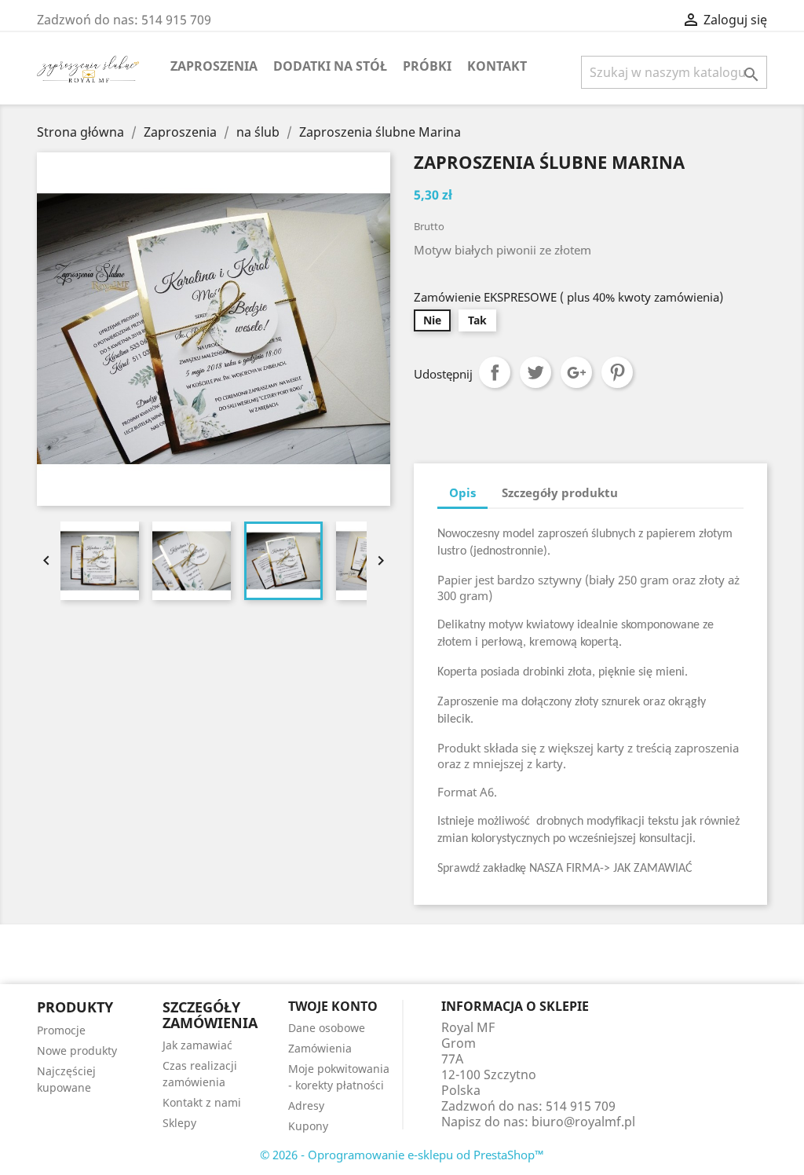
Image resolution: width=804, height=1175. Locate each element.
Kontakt (497, 66)
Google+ (576, 372)
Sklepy (179, 1122)
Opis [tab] (462, 492)
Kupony (308, 1125)
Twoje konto (333, 1006)
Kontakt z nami (202, 1102)
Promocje (61, 1030)
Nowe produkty (77, 1050)
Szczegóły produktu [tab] (560, 492)
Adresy (306, 1105)
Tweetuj (535, 372)
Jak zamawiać (197, 1045)
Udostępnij (494, 372)
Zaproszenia (214, 66)
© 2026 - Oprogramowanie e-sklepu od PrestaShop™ (402, 1154)
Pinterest (617, 372)
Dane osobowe (326, 1027)
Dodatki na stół (330, 66)
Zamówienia (320, 1048)
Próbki (427, 66)
